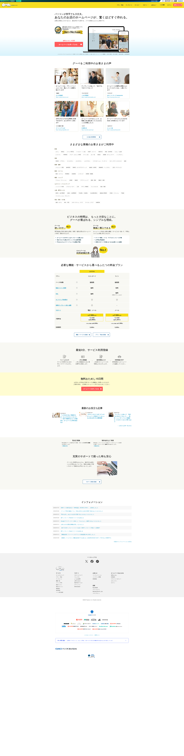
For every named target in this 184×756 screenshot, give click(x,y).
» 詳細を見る (65, 446)
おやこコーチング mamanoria (115, 95)
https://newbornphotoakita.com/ (89, 97)
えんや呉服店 (59, 95)
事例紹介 (58, 588)
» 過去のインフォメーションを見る (122, 541)
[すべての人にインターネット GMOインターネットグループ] (174, 1)
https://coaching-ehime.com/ (113, 97)
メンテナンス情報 (97, 577)
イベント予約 (59, 582)
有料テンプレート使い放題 (63, 305)
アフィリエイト (96, 589)
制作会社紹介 (77, 586)
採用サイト (97, 635)
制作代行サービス (78, 582)
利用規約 (113, 577)
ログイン (169, 5)
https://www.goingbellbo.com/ (62, 130)
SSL (57, 294)
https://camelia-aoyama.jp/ (88, 130)
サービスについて (60, 575)
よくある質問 (77, 579)
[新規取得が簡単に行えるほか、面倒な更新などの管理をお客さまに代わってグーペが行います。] (76, 287)
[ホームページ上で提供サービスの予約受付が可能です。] (76, 299)
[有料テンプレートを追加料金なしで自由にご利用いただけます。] (76, 305)
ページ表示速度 (59, 592)
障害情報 (95, 579)
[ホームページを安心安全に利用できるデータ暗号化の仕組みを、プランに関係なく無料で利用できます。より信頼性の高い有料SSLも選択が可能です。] (76, 293)
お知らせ (153, 5)
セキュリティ (114, 581)
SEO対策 (58, 590)
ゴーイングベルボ (60, 128)
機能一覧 (58, 581)
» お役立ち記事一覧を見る (125, 425)
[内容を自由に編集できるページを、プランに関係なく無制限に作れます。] (76, 282)
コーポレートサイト (88, 635)
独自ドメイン (59, 584)
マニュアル (76, 577)
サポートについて (78, 575)
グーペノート (77, 584)
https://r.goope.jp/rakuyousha (113, 130)
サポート (145, 5)
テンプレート (129, 5)
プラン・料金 (120, 5)
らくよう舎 (110, 128)
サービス (137, 5)
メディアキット (96, 593)
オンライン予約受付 (61, 300)
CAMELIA (84, 128)
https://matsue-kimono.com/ (62, 97)
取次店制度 (95, 587)
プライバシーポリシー (116, 579)
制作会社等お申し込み (98, 591)
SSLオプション (59, 586)
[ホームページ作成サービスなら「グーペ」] (9, 5)
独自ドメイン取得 (61, 288)
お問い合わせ (77, 581)
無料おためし (177, 5)
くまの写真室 (85, 95)
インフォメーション (97, 575)
